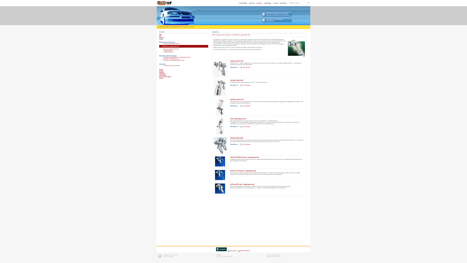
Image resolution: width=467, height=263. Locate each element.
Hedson (161, 72)
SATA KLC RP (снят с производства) (243, 171)
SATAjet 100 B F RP (237, 99)
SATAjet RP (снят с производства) (242, 184)
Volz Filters (162, 75)
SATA (213, 35)
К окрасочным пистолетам (171, 65)
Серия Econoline (168, 52)
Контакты (283, 3)
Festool (161, 37)
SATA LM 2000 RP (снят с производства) (244, 157)
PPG (160, 35)
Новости (252, 3)
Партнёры (267, 3)
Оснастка (162, 64)
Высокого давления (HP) (171, 49)
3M (160, 36)
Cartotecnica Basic (165, 76)
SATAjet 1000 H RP (236, 80)
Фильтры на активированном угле (173, 60)
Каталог (259, 3)
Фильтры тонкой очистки (171, 58)
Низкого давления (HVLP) (171, 43)
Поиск (308, 3)
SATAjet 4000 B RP (236, 138)
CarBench (162, 74)
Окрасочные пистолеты (167, 42)
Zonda (161, 71)
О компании (243, 3)
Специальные (167, 50)
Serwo (161, 78)
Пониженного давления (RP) (241, 35)
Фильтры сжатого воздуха (168, 55)
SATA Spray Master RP (238, 119)
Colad (161, 69)
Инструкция (246, 67)
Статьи (275, 3)
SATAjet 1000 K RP (236, 61)
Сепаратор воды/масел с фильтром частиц (176, 57)
